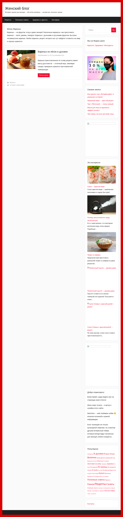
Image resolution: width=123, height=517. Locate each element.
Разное (90, 484)
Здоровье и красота (40, 20)
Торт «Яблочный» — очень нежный (100, 104)
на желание (94, 490)
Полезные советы (22, 20)
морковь (89, 490)
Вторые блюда (109, 454)
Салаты (110, 484)
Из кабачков (93, 467)
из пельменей (106, 488)
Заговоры (106, 461)
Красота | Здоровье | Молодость (100, 45)
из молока (99, 488)
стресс (89, 493)
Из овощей (111, 467)
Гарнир (99, 458)
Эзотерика (55, 20)
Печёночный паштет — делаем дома (100, 291)
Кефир (96, 473)
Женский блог (17, 8)
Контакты (90, 504)
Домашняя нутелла (92, 461)
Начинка (106, 476)
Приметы (107, 480)
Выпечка (91, 457)
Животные (100, 461)
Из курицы (102, 467)
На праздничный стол (98, 476)
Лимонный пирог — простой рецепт (100, 100)
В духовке (98, 453)
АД (88, 454)
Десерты (103, 458)
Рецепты (8, 20)
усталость (93, 493)
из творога (112, 488)
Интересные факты (108, 470)
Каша (93, 473)
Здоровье (110, 464)
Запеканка (103, 464)
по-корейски (101, 490)
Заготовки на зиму (94, 464)
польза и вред (109, 491)
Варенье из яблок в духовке (53, 51)
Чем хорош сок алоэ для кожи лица (100, 114)
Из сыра (100, 470)
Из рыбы (95, 470)
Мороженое (90, 476)
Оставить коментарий (17, 85)
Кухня (101, 473)
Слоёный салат (92, 488)
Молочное (107, 473)
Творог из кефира (93, 255)
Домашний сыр (110, 458)
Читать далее (43, 75)
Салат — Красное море (95, 186)
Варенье (91, 454)
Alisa (62, 55)
